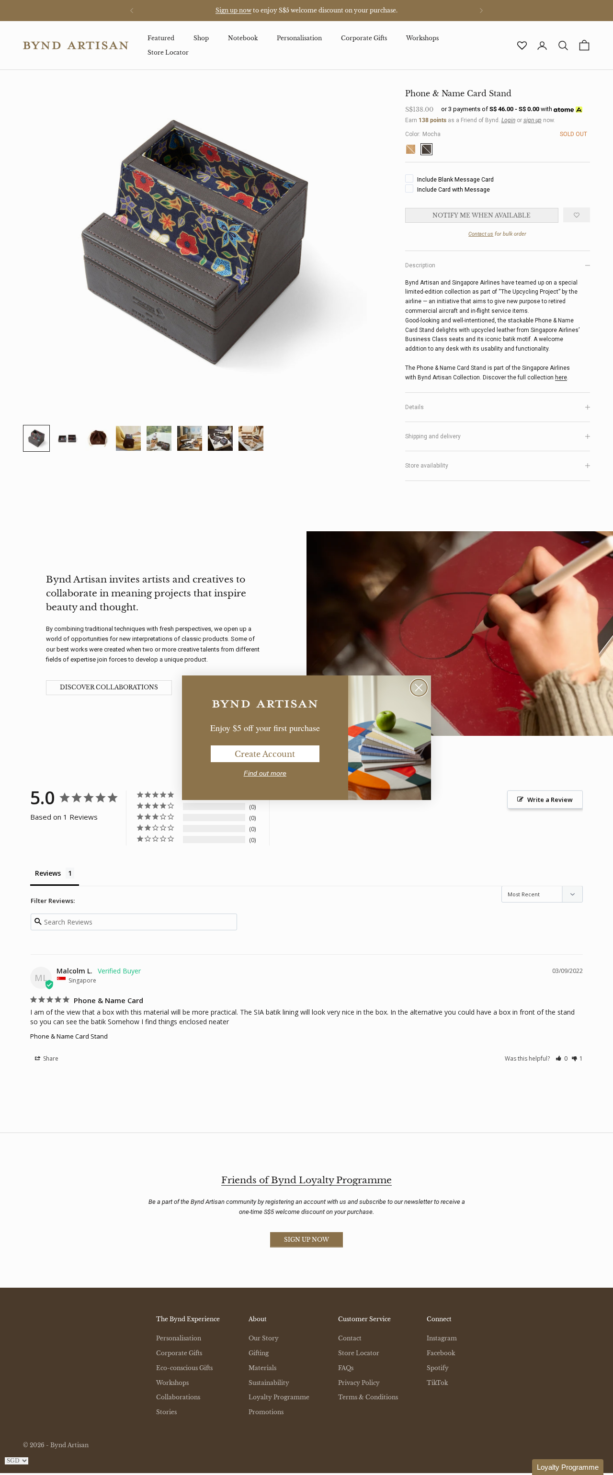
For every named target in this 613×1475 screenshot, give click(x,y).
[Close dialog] (418, 687)
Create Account (265, 754)
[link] (265, 704)
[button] (567, 1467)
